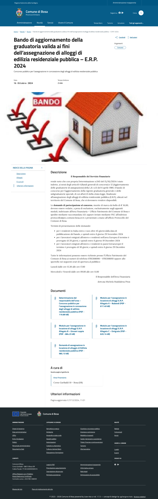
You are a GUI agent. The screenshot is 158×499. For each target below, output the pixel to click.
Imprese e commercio (87, 432)
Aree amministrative (19, 432)
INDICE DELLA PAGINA (23, 167)
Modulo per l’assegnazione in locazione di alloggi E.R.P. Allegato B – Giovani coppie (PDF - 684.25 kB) (72, 329)
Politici (14, 442)
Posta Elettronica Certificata (21, 476)
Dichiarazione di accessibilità (90, 475)
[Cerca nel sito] (141, 12)
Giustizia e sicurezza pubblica (90, 428)
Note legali (83, 471)
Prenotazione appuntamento (56, 468)
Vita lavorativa (85, 449)
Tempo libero (98, 23)
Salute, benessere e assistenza (90, 439)
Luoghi (116, 449)
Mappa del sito (17, 489)
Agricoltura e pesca (52, 428)
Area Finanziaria (59, 377)
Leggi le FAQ (50, 464)
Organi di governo (18, 428)
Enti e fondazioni (18, 439)
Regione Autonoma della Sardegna (26, 3)
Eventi (116, 453)
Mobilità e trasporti (86, 435)
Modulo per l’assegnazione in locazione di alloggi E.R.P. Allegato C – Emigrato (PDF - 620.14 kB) (113, 329)
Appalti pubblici (51, 439)
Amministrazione (24, 22)
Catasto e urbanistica (53, 445)
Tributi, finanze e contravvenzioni (91, 442)
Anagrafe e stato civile (53, 435)
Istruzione (121, 23)
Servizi (50, 22)
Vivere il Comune (65, 22)
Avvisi (116, 435)
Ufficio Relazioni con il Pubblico (22, 474)
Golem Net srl (88, 496)
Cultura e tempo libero (53, 449)
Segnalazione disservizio (54, 471)
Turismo (110, 23)
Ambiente (49, 432)
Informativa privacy (87, 468)
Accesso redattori (140, 496)
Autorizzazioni (51, 442)
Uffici (14, 435)
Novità (40, 22)
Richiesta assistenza (53, 475)
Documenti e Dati (18, 449)
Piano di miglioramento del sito (42, 489)
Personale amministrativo (21, 445)
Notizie (116, 428)
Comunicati (118, 432)
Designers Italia (127, 496)
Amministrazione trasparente (124, 2)
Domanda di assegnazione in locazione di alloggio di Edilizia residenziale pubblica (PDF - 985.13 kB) (73, 349)
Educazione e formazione (54, 452)
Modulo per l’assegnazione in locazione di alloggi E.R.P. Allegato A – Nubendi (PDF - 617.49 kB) (113, 302)
